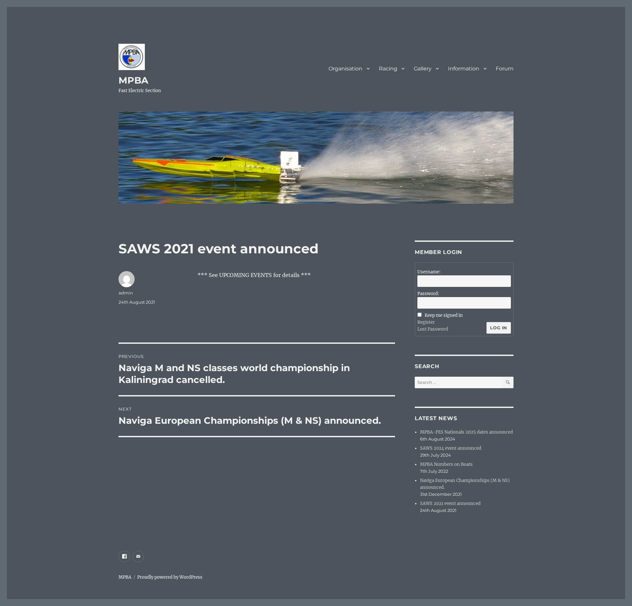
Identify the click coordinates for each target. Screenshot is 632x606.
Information (463, 68)
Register (426, 322)
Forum (505, 68)
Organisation (345, 68)
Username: (428, 272)
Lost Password (432, 329)
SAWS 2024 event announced (450, 448)
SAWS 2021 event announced (450, 503)
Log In (498, 327)
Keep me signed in (444, 315)
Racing (388, 68)
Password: (428, 293)
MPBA (133, 80)
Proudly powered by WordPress (169, 577)
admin (125, 292)
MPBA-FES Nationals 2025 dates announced (466, 432)
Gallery (423, 68)
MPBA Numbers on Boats (446, 464)
